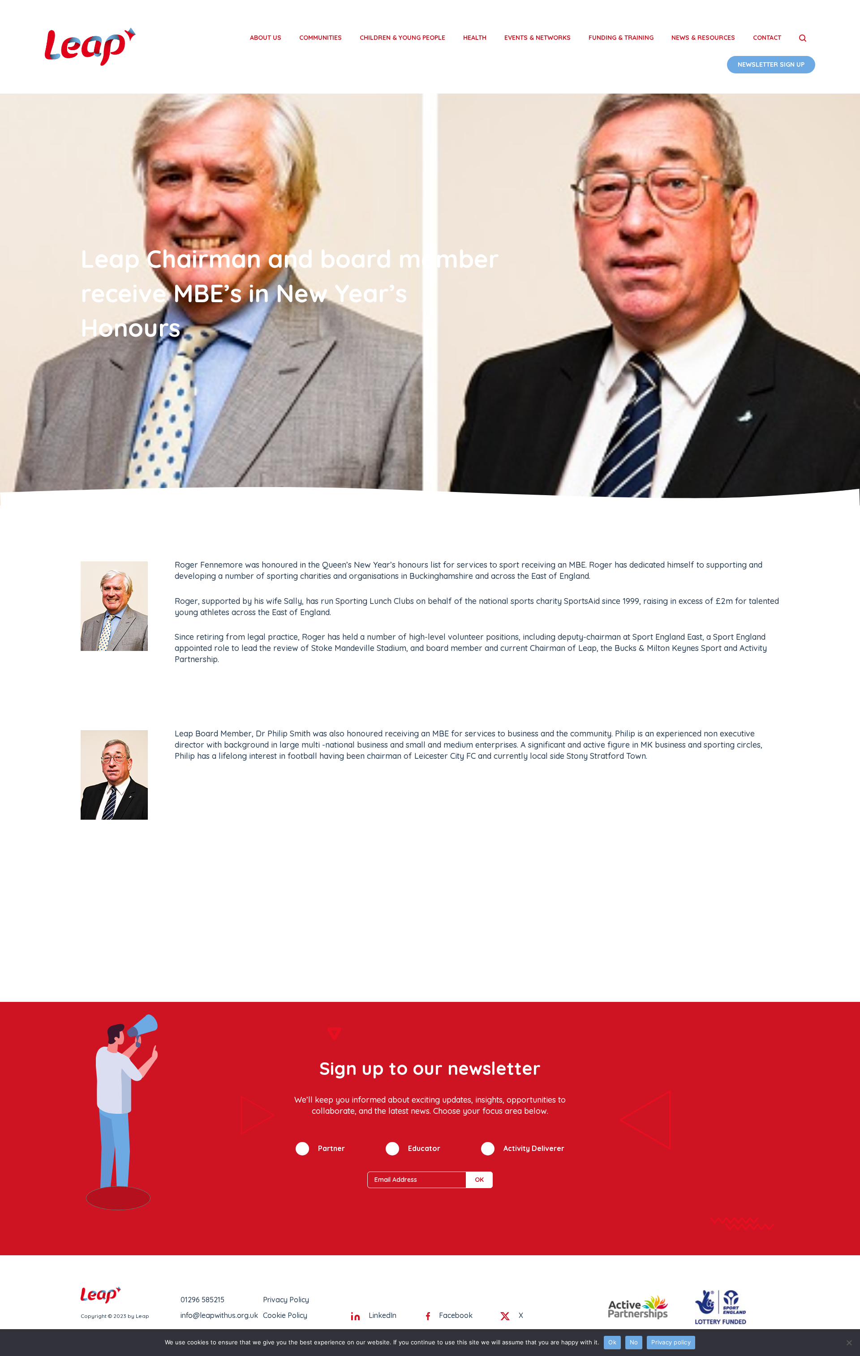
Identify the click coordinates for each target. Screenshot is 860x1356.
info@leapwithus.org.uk (219, 1315)
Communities (320, 38)
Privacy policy (671, 1342)
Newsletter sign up (771, 64)
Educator (424, 1148)
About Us (265, 38)
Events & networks (537, 38)
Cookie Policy (285, 1315)
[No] (848, 1342)
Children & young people (402, 38)
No (634, 1342)
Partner (331, 1148)
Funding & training (621, 38)
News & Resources (703, 38)
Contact (767, 38)
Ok (612, 1342)
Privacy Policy (286, 1299)
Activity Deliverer (533, 1148)
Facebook (456, 1315)
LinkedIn (382, 1315)
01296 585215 (202, 1299)
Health (474, 38)
